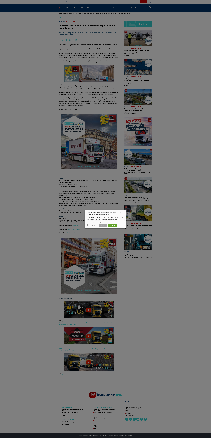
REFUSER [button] (103, 225)
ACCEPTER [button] (112, 225)
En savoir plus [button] (92, 225)
